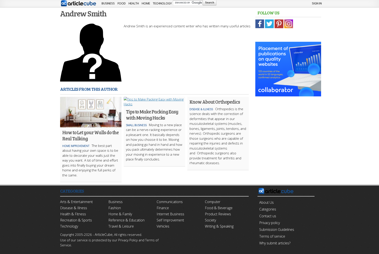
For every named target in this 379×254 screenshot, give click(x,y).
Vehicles (163, 226)
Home (146, 3)
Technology (162, 3)
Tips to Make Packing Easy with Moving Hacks (152, 114)
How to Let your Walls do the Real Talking (90, 135)
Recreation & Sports (76, 220)
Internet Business (170, 214)
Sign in (317, 3)
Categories (267, 209)
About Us (266, 202)
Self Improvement (170, 220)
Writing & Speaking (219, 226)
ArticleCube (104, 234)
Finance (163, 207)
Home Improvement (75, 146)
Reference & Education (126, 220)
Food (122, 3)
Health (134, 3)
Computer (212, 201)
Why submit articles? (274, 243)
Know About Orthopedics (215, 101)
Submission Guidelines (276, 229)
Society (210, 220)
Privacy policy (269, 222)
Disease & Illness (201, 109)
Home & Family (120, 214)
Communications (170, 201)
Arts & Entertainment (76, 201)
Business (108, 3)
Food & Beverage (218, 207)
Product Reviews (218, 214)
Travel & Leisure (121, 226)
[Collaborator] (288, 94)
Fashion (114, 207)
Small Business (136, 125)
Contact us (267, 216)
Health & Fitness (73, 214)
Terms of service (272, 236)
